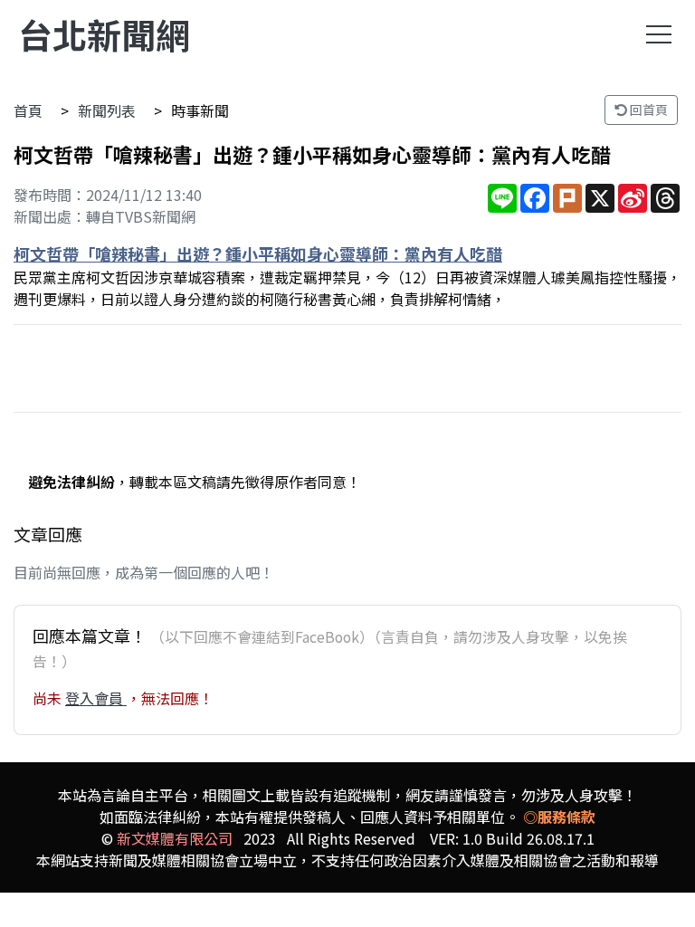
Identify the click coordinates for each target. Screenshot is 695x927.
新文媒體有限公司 (175, 838)
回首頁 (647, 109)
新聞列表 (107, 110)
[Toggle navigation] (658, 34)
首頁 (28, 110)
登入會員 (96, 698)
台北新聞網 (104, 34)
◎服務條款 (559, 816)
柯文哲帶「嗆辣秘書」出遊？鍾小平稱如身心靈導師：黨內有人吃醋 (258, 253)
